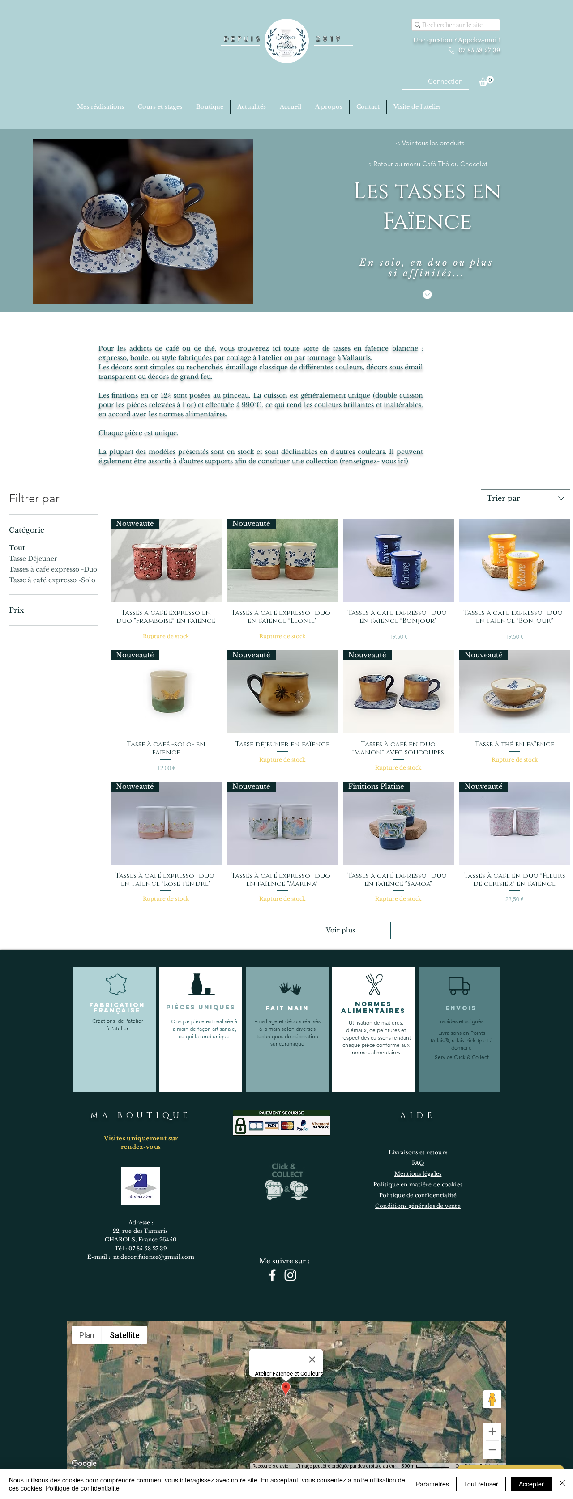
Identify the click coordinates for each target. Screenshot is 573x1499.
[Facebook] (272, 1275)
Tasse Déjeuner (33, 559)
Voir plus (340, 930)
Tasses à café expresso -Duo (53, 569)
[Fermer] (562, 1484)
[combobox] (525, 498)
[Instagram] (290, 1275)
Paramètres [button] (432, 1483)
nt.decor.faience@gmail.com (153, 1256)
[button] (486, 81)
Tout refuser (481, 1483)
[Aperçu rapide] (398, 560)
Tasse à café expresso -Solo (52, 580)
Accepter (531, 1483)
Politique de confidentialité (83, 1487)
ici (401, 461)
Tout (17, 548)
